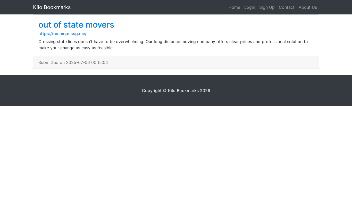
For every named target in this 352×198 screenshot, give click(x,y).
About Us (308, 7)
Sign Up (267, 7)
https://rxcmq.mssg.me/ (62, 33)
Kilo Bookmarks (52, 7)
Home (234, 7)
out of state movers (76, 25)
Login (249, 7)
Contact (287, 7)
